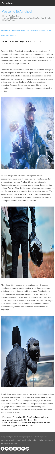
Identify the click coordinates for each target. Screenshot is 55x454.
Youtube (11, 449)
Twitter (7, 449)
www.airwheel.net (12, 440)
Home (4, 16)
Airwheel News (14, 16)
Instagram (19, 449)
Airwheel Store (15, 449)
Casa (2, 437)
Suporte (24, 437)
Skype (23, 449)
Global (27, 449)
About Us (37, 437)
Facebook (3, 449)
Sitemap (31, 437)
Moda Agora (9, 437)
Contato (44, 437)
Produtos (17, 437)
